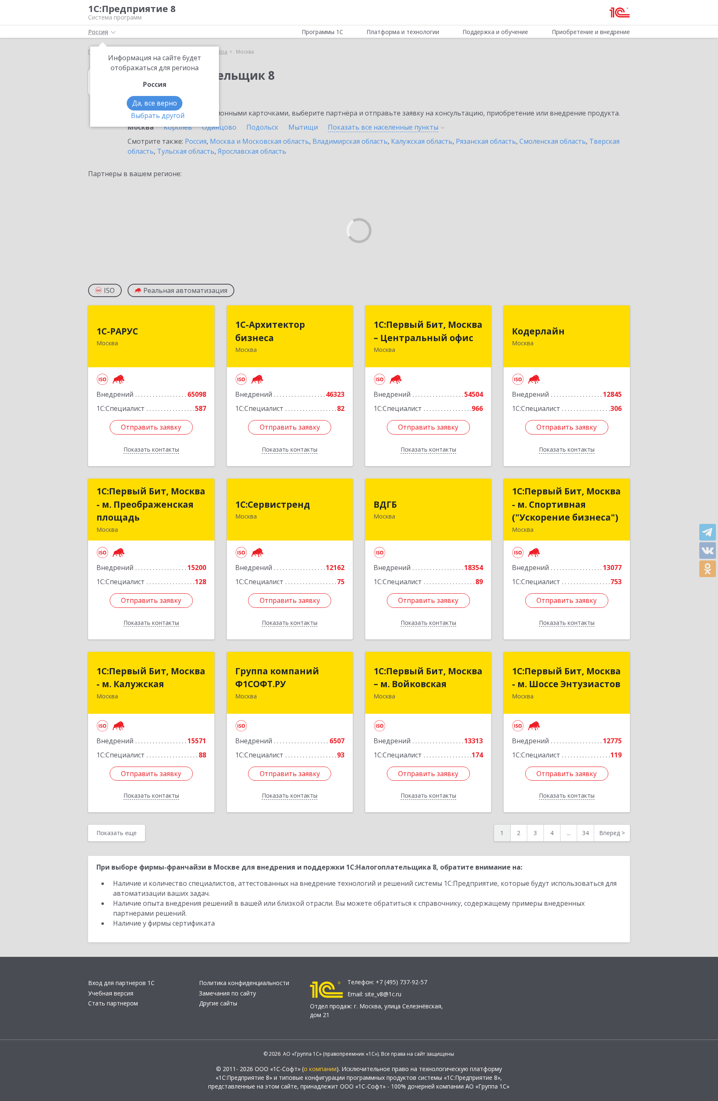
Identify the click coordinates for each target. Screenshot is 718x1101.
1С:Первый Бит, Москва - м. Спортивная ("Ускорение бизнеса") (566, 504)
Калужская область (421, 141)
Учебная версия (110, 993)
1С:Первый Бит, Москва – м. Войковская (428, 677)
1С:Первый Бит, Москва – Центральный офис (428, 331)
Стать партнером (113, 1003)
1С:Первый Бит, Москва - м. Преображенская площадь (150, 504)
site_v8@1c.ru (383, 994)
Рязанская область (486, 141)
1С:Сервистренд (272, 504)
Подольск (262, 127)
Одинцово (219, 127)
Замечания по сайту (227, 993)
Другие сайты (218, 1003)
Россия (196, 141)
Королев (178, 127)
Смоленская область (552, 141)
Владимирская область (350, 141)
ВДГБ (385, 504)
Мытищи (303, 127)
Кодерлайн (538, 331)
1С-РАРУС (117, 331)
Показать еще (116, 833)
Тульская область (185, 151)
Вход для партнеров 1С (121, 983)
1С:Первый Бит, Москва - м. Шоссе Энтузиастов (566, 677)
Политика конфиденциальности (244, 983)
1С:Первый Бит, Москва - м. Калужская (150, 677)
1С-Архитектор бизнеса (270, 331)
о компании (320, 1069)
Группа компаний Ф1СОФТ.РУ (277, 677)
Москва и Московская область (259, 141)
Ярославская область (252, 151)
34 (585, 833)
